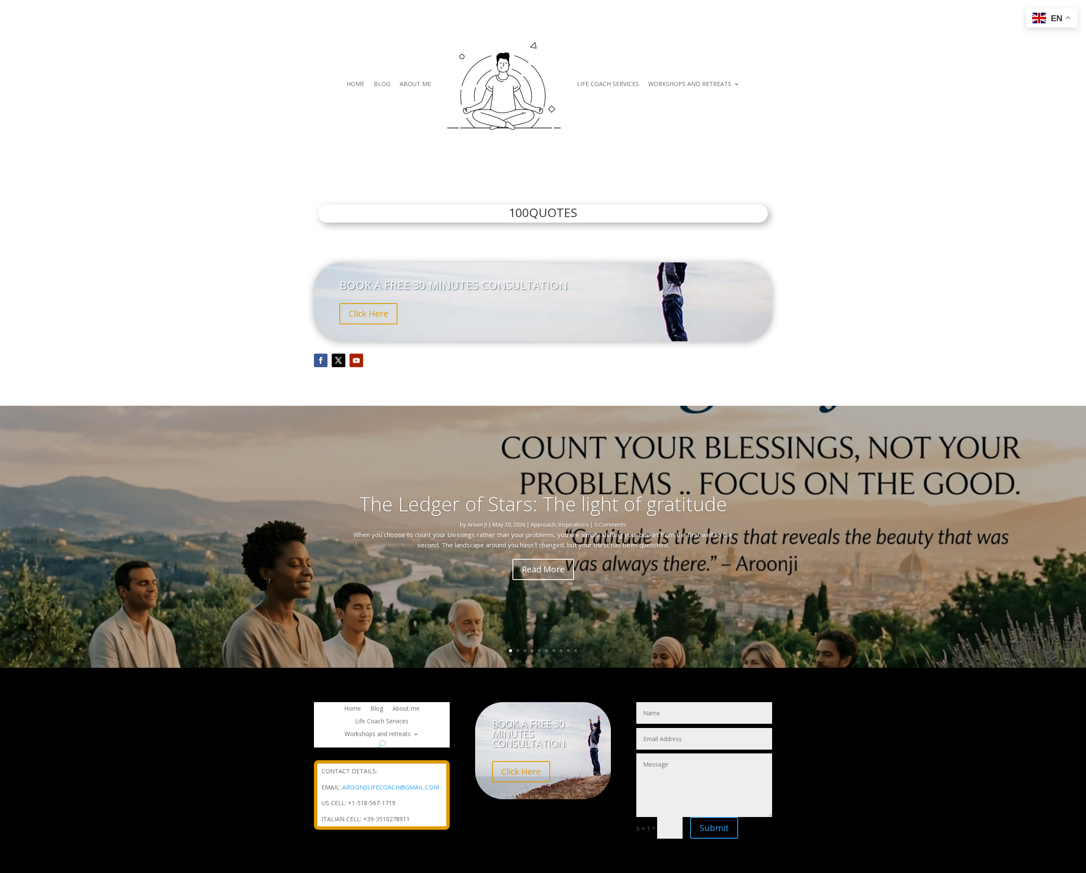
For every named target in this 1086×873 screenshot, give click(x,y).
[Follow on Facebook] (320, 360)
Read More (543, 569)
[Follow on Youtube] (356, 360)
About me (415, 84)
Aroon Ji (477, 524)
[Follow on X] (338, 360)
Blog (382, 84)
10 (575, 650)
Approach (543, 524)
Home (355, 84)
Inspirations (573, 524)
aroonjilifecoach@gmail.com (390, 787)
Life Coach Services (608, 84)
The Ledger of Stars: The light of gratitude (543, 504)
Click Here (368, 313)
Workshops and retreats (689, 84)
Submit (714, 828)
